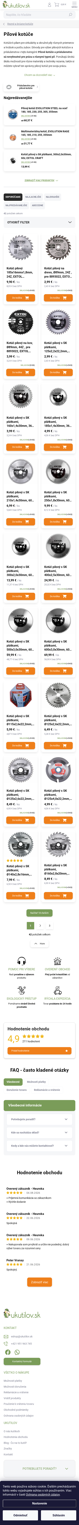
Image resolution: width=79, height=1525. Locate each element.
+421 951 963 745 (21, 1343)
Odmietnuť (20, 1515)
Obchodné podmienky (16, 1409)
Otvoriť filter (18, 222)
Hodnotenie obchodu (39, 1172)
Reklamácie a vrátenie (16, 1392)
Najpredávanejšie (16, 205)
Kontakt (8, 1454)
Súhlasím (59, 1515)
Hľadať (70, 14)
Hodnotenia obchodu (16, 1437)
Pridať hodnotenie (20, 1050)
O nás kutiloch (12, 1431)
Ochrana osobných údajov (43, 1494)
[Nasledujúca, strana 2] (40, 925)
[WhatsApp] (16, 1351)
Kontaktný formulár (22, 1361)
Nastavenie (39, 1503)
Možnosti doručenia (15, 1386)
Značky (8, 1448)
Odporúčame (13, 197)
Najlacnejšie (33, 197)
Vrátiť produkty (12, 1398)
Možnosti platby (13, 1380)
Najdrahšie (52, 197)
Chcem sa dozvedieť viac (38, 74)
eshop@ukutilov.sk (22, 1336)
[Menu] (74, 4)
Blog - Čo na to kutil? (15, 1442)
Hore (42, 943)
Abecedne (37, 205)
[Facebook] (7, 1351)
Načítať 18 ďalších (39, 913)
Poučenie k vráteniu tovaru (19, 1403)
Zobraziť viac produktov (39, 180)
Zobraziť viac (39, 1282)
